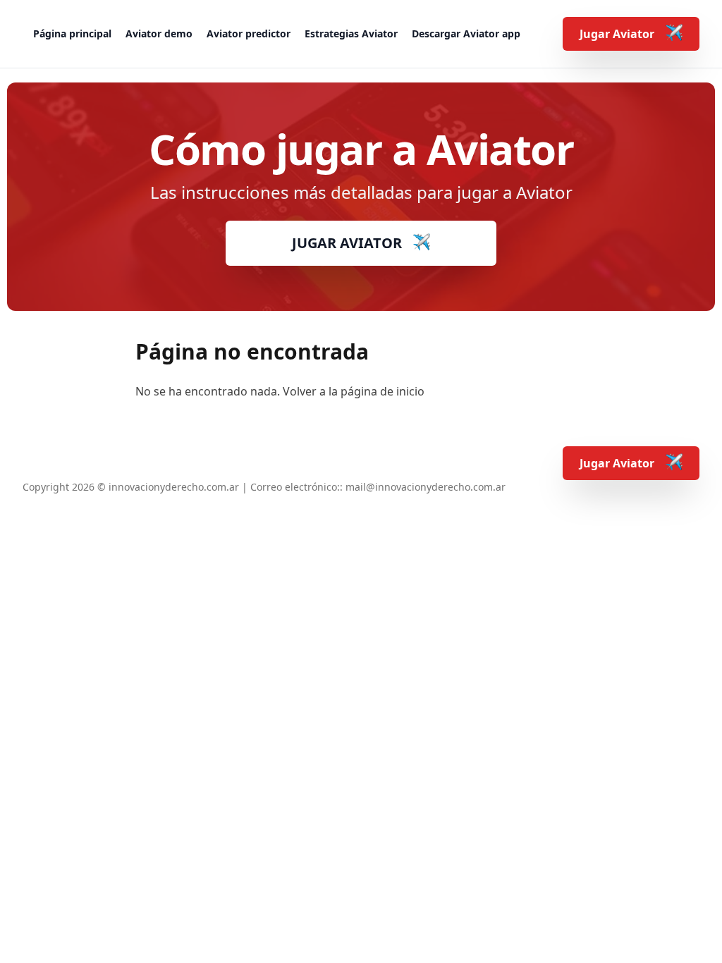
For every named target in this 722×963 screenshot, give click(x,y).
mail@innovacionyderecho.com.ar (425, 486)
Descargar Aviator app (466, 33)
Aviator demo (159, 33)
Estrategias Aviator (351, 33)
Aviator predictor (248, 33)
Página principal (72, 33)
